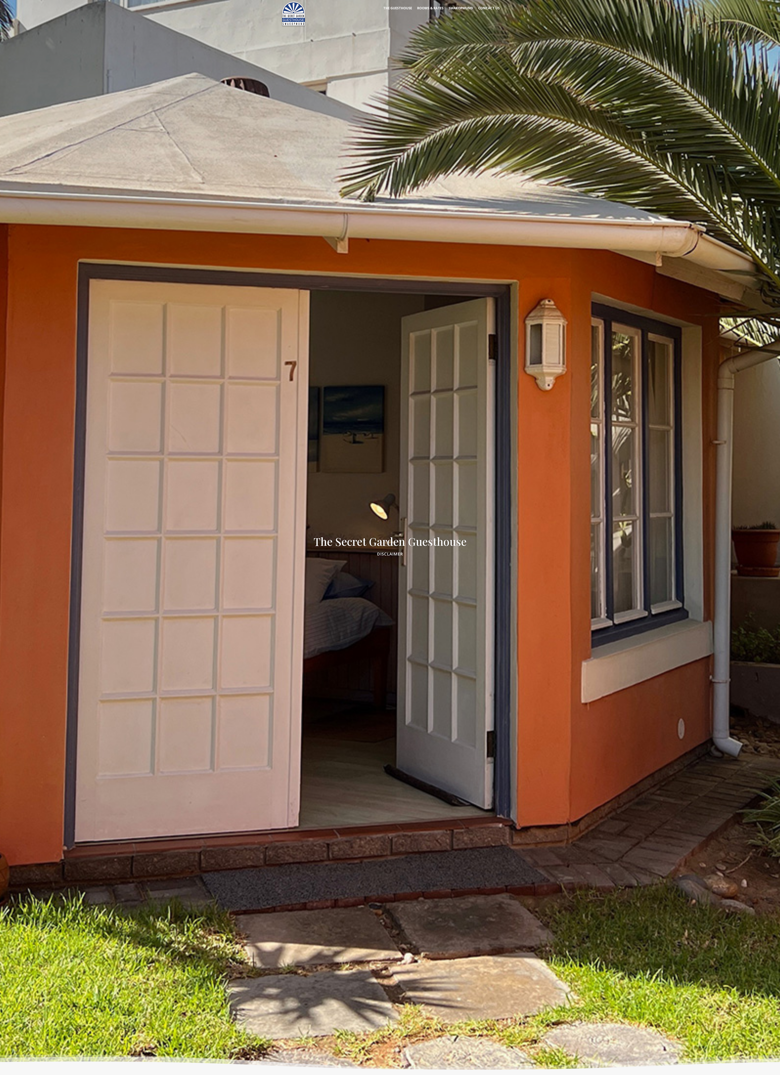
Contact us (489, 8)
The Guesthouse (397, 8)
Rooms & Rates (430, 8)
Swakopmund (461, 8)
